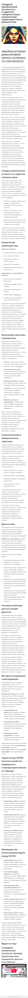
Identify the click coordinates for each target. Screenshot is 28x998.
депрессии (18, 294)
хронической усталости (14, 67)
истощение (19, 366)
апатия (7, 286)
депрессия (9, 197)
